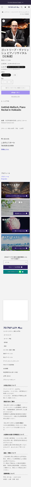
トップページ (6, 12)
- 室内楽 (5, 342)
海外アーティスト (8, 353)
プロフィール (5, 176)
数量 (2, 78)
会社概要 (5, 368)
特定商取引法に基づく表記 (10, 372)
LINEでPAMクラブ (13, 271)
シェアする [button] (6, 101)
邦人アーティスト (8, 357)
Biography (4, 179)
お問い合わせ (7, 376)
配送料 (4, 69)
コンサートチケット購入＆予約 (11, 331)
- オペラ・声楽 (7, 338)
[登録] (26, 262)
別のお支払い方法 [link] (15, 96)
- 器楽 (4, 346)
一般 (15, 75)
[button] (2, 7)
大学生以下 (6, 75)
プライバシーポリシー (9, 379)
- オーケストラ (7, 335)
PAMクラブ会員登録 (14, 267)
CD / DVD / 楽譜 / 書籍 (9, 350)
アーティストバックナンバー (11, 361)
